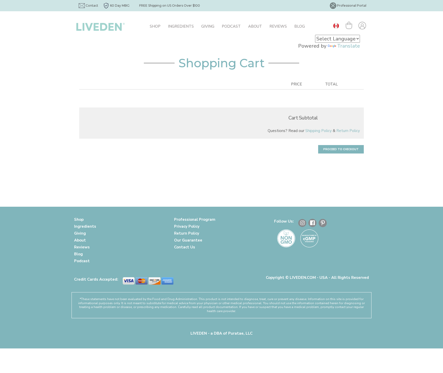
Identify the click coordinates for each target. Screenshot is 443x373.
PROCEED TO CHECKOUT (341, 149)
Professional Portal (351, 5)
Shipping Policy (318, 130)
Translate (348, 45)
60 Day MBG (119, 5)
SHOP (155, 26)
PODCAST (231, 26)
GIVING (207, 26)
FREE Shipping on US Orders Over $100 (169, 5)
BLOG (299, 26)
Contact (92, 5)
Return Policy (348, 130)
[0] (350, 26)
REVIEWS (278, 26)
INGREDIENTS (181, 26)
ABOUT (255, 26)
